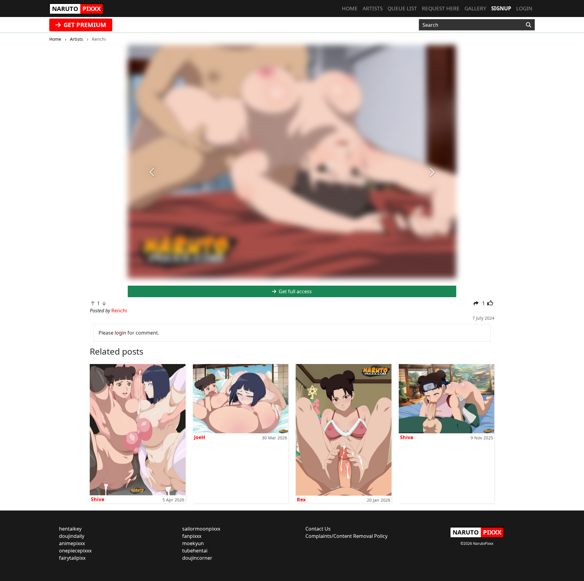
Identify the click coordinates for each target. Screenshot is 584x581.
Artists (373, 8)
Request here (441, 8)
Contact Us (318, 528)
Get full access (294, 291)
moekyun (193, 543)
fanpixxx (191, 536)
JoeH (199, 437)
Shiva (97, 499)
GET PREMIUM (84, 25)
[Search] (528, 25)
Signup (501, 8)
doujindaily (71, 536)
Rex (301, 499)
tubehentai (194, 550)
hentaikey (70, 528)
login (120, 332)
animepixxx (72, 543)
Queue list (402, 8)
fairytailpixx (72, 558)
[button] (152, 172)
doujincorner (197, 558)
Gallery (475, 8)
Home (350, 8)
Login (524, 8)
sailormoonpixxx (201, 528)
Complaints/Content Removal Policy (346, 536)
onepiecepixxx (75, 550)
